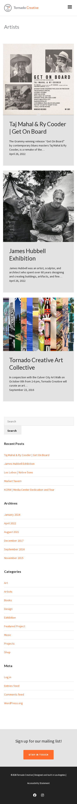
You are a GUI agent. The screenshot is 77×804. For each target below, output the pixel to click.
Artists (8, 591)
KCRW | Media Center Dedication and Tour (29, 490)
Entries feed (11, 686)
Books (8, 600)
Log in (7, 677)
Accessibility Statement (38, 783)
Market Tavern (13, 481)
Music (7, 635)
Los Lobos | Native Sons (18, 472)
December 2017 (13, 540)
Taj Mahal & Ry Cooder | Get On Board (26, 455)
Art (6, 583)
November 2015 (13, 558)
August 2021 (11, 532)
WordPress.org (13, 703)
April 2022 (10, 523)
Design (8, 609)
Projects (9, 643)
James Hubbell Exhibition (19, 464)
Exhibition (10, 617)
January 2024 (12, 514)
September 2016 (14, 549)
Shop (7, 652)
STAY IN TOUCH (38, 754)
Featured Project (14, 626)
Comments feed (14, 694)
